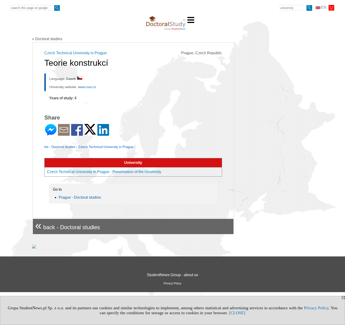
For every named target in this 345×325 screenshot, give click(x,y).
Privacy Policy (316, 308)
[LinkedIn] (103, 134)
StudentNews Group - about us (172, 275)
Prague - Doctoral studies (80, 197)
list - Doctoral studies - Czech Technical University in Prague (88, 147)
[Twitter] (90, 132)
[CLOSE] (237, 312)
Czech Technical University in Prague (75, 53)
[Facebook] (77, 134)
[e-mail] (64, 134)
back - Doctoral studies (67, 225)
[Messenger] (51, 134)
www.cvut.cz (87, 87)
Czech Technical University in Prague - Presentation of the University (104, 172)
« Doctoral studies (47, 39)
